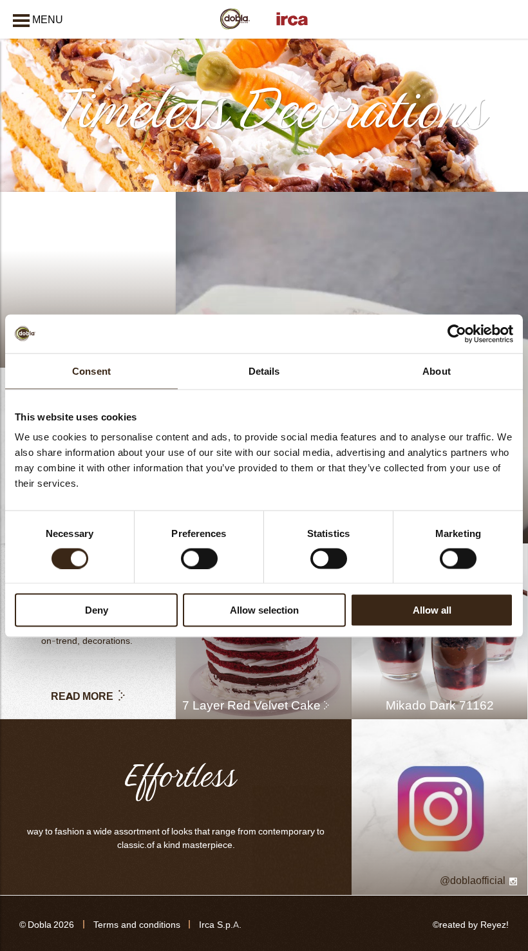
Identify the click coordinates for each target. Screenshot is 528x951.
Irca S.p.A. (220, 924)
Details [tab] (264, 370)
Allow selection (264, 610)
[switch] (199, 558)
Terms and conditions (136, 924)
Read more (82, 696)
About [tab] (436, 370)
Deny (96, 610)
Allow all (432, 610)
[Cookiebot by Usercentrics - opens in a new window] (457, 333)
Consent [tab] (91, 370)
